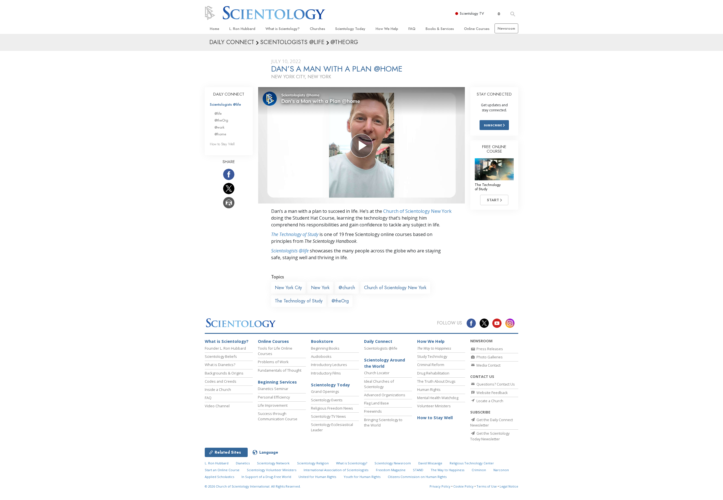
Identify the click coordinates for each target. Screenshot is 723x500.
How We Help (387, 28)
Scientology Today (350, 28)
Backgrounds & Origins (224, 373)
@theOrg (340, 301)
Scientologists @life (225, 104)
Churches (317, 28)
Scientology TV (472, 13)
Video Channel (217, 405)
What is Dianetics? (220, 364)
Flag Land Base (376, 403)
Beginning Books (325, 348)
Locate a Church (489, 400)
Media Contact (488, 365)
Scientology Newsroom (392, 463)
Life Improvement (273, 405)
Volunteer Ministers (434, 405)
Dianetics (243, 463)
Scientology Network (273, 463)
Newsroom (506, 28)
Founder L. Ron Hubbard (225, 348)
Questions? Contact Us (495, 384)
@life (218, 113)
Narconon (501, 470)
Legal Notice (509, 486)
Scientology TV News (328, 416)
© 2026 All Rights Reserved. (253, 486)
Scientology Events (327, 399)
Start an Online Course (222, 470)
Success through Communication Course (277, 416)
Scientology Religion (313, 463)
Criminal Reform (430, 364)
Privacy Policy (440, 486)
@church (347, 287)
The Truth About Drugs (436, 381)
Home (214, 28)
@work (219, 127)
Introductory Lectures (329, 364)
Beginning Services (277, 382)
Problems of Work (273, 361)
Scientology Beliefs (221, 356)
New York (320, 287)
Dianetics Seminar (273, 388)
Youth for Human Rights (362, 477)
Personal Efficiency (274, 397)
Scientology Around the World (384, 363)
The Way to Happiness (447, 470)
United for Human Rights (317, 477)
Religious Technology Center (472, 463)
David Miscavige (430, 463)
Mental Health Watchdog (437, 397)
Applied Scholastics (219, 477)
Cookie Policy (463, 486)
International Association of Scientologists (336, 470)
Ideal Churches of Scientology (379, 384)
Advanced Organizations (384, 394)
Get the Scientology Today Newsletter (489, 436)
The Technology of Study (294, 234)
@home (220, 134)
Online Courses (476, 28)
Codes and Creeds (220, 381)
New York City (288, 287)
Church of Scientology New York (417, 211)
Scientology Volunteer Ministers (271, 470)
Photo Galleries (489, 357)
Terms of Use (486, 486)
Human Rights (429, 389)
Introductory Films (326, 373)
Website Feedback (492, 392)
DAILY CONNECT (228, 94)
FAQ (411, 28)
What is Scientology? (282, 28)
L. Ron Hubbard (242, 28)
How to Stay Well (222, 144)
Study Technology (432, 356)
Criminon (479, 470)
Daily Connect (378, 341)
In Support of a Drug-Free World (266, 477)
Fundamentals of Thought (279, 370)
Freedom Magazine (391, 470)
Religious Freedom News (332, 408)
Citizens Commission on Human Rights (417, 477)
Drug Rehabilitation (433, 373)
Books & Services (440, 28)
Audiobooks (321, 356)
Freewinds (373, 411)
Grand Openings (325, 391)
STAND (418, 470)
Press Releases (489, 348)
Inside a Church (218, 389)
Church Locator (376, 372)
